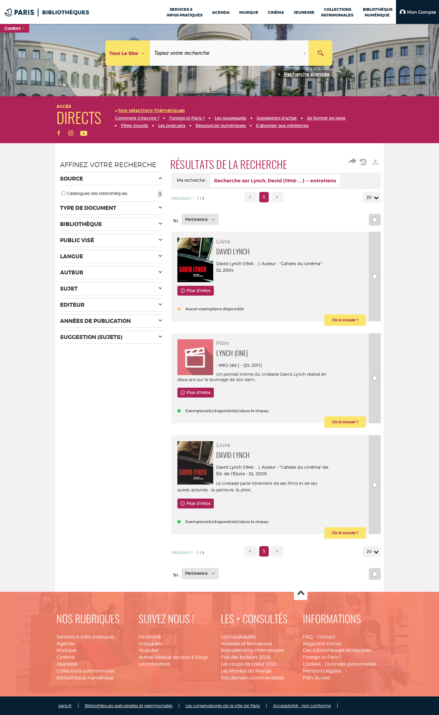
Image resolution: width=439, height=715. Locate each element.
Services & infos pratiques (85, 637)
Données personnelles (350, 664)
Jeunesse (66, 664)
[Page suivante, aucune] (277, 197)
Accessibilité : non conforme (302, 705)
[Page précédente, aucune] (250, 197)
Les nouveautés (238, 637)
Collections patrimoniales (85, 671)
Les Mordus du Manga (246, 671)
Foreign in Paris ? (322, 657)
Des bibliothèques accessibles (337, 650)
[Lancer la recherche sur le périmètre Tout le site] (320, 53)
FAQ (308, 637)
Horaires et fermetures (246, 644)
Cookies (312, 664)
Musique (66, 650)
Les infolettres (154, 664)
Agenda (65, 644)
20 (369, 197)
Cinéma (65, 657)
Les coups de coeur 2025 (249, 664)
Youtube (148, 650)
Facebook (150, 637)
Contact (326, 637)
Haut (300, 593)
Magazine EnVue (322, 644)
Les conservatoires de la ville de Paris (222, 705)
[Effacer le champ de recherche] (305, 53)
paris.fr (65, 705)
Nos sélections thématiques (252, 650)
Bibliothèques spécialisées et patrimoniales (128, 705)
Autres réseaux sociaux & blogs (173, 657)
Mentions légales (322, 671)
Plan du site (316, 678)
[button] (417, 12)
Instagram (150, 644)
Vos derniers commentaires (252, 678)
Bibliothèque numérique (84, 678)
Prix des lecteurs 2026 (246, 657)
